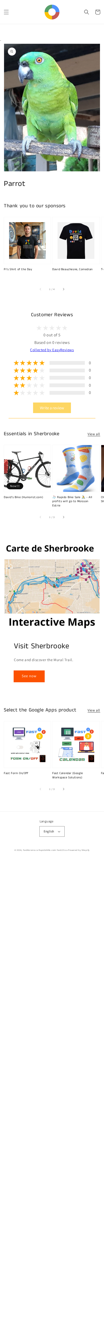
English (49, 831)
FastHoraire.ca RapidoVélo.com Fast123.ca (45, 850)
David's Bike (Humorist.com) (23, 497)
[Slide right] (63, 289)
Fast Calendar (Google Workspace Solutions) (67, 775)
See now (29, 675)
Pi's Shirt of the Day (18, 269)
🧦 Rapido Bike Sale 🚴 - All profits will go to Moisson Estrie (72, 501)
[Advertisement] (52, 1090)
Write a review (52, 408)
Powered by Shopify (79, 850)
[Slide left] (40, 289)
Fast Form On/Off (16, 773)
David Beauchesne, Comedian (72, 269)
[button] (6, 12)
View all (94, 434)
